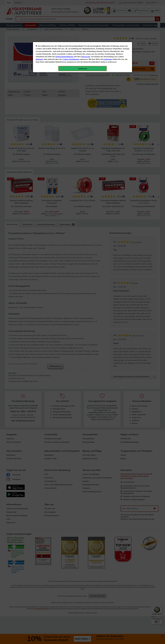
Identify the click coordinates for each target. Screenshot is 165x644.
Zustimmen (107, 59)
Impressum (85, 57)
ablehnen (39, 59)
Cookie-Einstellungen (70, 59)
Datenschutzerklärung (64, 57)
